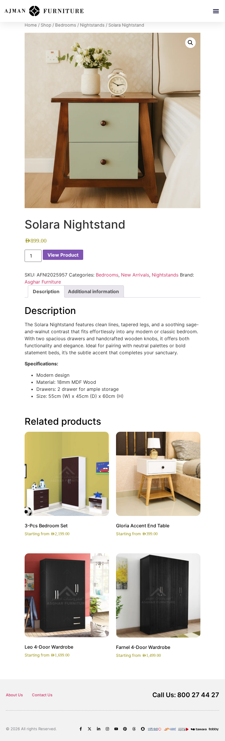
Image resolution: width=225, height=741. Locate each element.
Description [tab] (46, 291)
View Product (63, 255)
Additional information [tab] (93, 291)
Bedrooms (65, 25)
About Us (14, 694)
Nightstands (92, 25)
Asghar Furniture (43, 282)
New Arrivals (135, 275)
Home (31, 25)
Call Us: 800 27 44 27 (185, 695)
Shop (46, 25)
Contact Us (42, 694)
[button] (216, 11)
